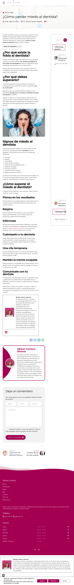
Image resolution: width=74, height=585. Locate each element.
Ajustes (65, 581)
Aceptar (42, 581)
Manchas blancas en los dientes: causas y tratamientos (62, 205)
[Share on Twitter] (35, 340)
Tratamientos (6, 486)
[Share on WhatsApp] (42, 340)
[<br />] (68, 527)
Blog (3, 492)
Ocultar (19, 46)
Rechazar (53, 581)
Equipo (4, 489)
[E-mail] (6, 332)
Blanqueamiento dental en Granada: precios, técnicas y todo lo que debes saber (62, 59)
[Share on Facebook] (31, 340)
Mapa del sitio (6, 499)
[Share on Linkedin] (39, 340)
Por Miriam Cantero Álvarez (32, 21)
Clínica (4, 484)
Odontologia (9, 12)
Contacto (5, 494)
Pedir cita (5, 497)
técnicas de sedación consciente (15, 228)
